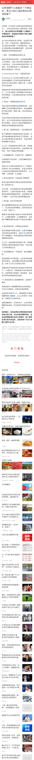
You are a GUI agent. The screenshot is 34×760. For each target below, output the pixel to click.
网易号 (9, 2)
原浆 (23, 233)
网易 (3, 2)
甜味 (11, 298)
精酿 (20, 101)
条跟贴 (17, 362)
